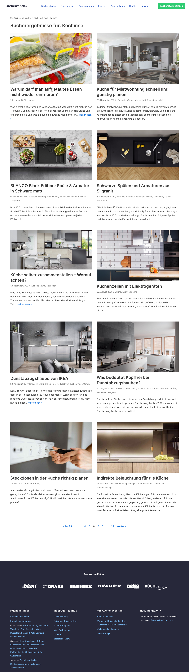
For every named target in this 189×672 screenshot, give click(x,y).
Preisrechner (67, 6)
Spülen (144, 6)
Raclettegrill (35, 664)
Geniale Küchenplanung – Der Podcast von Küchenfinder (55, 384)
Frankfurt (25, 633)
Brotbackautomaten (19, 664)
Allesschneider (17, 667)
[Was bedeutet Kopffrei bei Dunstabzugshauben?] (138, 371)
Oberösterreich (28, 629)
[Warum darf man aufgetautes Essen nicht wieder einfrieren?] (51, 82)
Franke (13, 636)
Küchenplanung (38, 286)
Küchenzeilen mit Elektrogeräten (129, 286)
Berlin (25, 625)
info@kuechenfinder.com (161, 620)
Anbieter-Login (103, 633)
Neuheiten (152, 100)
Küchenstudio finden (19, 616)
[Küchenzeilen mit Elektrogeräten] (138, 279)
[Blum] (29, 589)
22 (112, 526)
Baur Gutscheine (30, 648)
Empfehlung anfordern (20, 621)
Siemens (22, 636)
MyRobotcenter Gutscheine (23, 652)
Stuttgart (40, 633)
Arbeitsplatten (118, 6)
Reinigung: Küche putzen (65, 621)
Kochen (31, 100)
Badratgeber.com (62, 639)
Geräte (132, 6)
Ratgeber (112, 392)
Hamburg (33, 625)
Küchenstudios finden (171, 6)
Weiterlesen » (24, 304)
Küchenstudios (49, 6)
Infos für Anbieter (105, 616)
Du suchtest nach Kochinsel (35, 18)
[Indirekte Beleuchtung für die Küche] (138, 471)
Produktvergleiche (28, 660)
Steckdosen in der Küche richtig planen (49, 478)
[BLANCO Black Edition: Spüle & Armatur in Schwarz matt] (51, 179)
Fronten (102, 6)
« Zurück (67, 526)
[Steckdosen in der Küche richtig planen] (51, 471)
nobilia (161, 100)
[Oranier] (109, 589)
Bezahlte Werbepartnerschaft (132, 100)
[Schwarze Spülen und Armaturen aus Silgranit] (138, 179)
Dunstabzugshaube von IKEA (39, 378)
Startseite (15, 18)
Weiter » (121, 526)
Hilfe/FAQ (58, 634)
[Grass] (53, 589)
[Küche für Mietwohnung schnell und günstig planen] (138, 82)
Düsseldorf (15, 633)
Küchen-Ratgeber (62, 625)
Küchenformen (86, 6)
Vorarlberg (15, 629)
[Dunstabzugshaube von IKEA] (51, 372)
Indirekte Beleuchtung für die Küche (133, 478)
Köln (33, 633)
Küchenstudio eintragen (108, 629)
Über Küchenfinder (62, 630)
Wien (38, 629)
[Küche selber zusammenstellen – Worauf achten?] (51, 268)
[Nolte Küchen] (133, 589)
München (43, 625)
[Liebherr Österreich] (81, 589)
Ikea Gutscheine (28, 641)
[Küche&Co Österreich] (156, 589)
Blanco (63, 196)
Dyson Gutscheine (30, 644)
